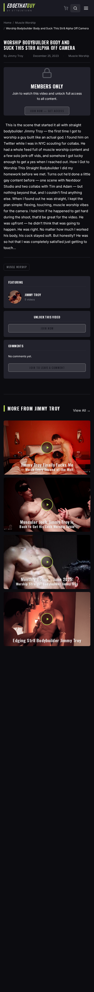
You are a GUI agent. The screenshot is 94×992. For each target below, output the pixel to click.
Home (7, 22)
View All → (81, 410)
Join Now (47, 328)
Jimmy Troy (15, 56)
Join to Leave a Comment (47, 368)
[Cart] (66, 8)
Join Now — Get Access (47, 111)
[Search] (75, 8)
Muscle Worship (25, 22)
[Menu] (86, 8)
